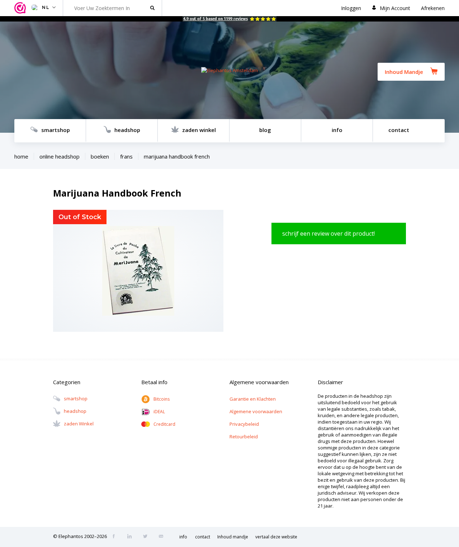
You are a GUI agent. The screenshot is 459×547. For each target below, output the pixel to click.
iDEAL (159, 412)
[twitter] (147, 537)
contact (398, 129)
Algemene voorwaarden (256, 411)
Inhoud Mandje (404, 71)
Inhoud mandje (232, 537)
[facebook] (116, 537)
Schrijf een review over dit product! (328, 233)
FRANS (126, 156)
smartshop (55, 129)
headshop (127, 129)
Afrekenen (433, 8)
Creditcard (164, 424)
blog (265, 129)
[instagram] (131, 537)
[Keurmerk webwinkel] (21, 8)
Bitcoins (161, 399)
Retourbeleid (244, 436)
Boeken (100, 156)
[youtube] (163, 537)
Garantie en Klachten (253, 399)
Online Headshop (59, 156)
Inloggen (351, 8)
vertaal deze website (276, 537)
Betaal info (154, 382)
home (21, 156)
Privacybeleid (244, 424)
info (337, 129)
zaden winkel (199, 129)
